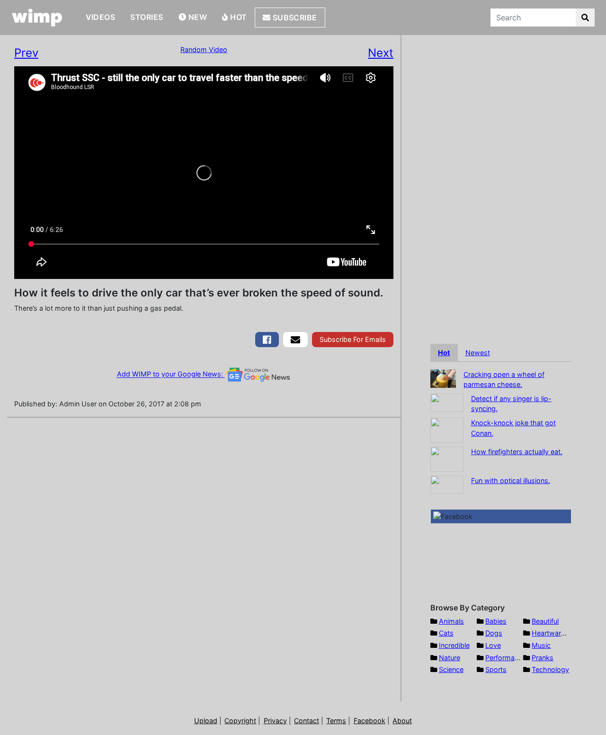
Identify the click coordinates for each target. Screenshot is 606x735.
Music (541, 645)
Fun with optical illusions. (510, 480)
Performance (505, 658)
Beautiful (545, 621)
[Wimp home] (37, 17)
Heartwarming (554, 633)
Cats (446, 633)
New (196, 17)
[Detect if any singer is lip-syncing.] (446, 402)
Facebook (369, 721)
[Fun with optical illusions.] (446, 484)
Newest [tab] (477, 353)
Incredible (454, 645)
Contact (306, 721)
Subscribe (293, 17)
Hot (237, 17)
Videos (101, 17)
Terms (336, 721)
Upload (205, 721)
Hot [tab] (444, 353)
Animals (451, 621)
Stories (146, 17)
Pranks (542, 658)
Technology (550, 669)
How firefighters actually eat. (516, 452)
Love (493, 645)
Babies (496, 621)
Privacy (275, 721)
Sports (496, 669)
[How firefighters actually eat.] (446, 458)
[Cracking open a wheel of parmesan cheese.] (443, 378)
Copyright (240, 721)
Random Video (203, 49)
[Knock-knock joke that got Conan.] (446, 429)
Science (451, 669)
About (402, 721)
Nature (449, 658)
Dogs (493, 633)
